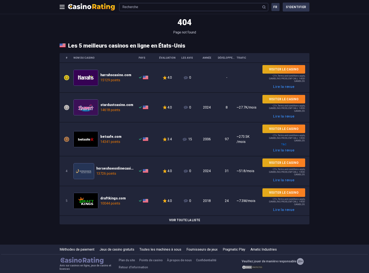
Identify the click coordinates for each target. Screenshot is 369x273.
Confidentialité (206, 260)
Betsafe (184, 139)
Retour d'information (133, 267)
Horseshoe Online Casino (184, 171)
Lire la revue (283, 87)
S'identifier (296, 7)
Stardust (184, 107)
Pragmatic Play (234, 249)
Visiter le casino (284, 69)
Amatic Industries (263, 249)
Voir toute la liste (184, 220)
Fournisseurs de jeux (202, 249)
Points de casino (151, 260)
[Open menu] (62, 7)
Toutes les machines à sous (160, 249)
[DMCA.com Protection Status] (252, 267)
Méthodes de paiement (77, 249)
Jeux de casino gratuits (117, 249)
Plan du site (127, 260)
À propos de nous (179, 260)
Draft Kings (184, 201)
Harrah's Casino (184, 77)
